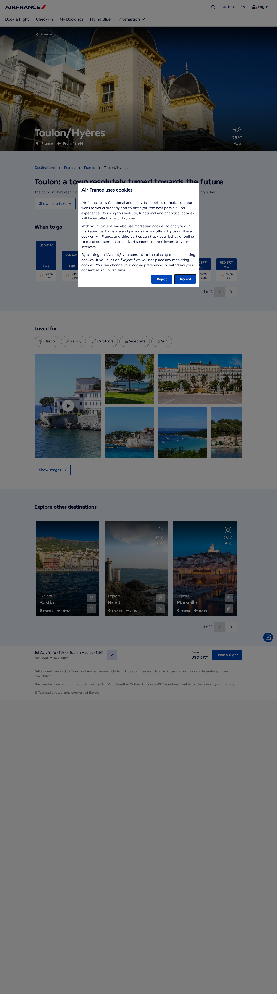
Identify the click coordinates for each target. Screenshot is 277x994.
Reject (162, 279)
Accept (185, 279)
